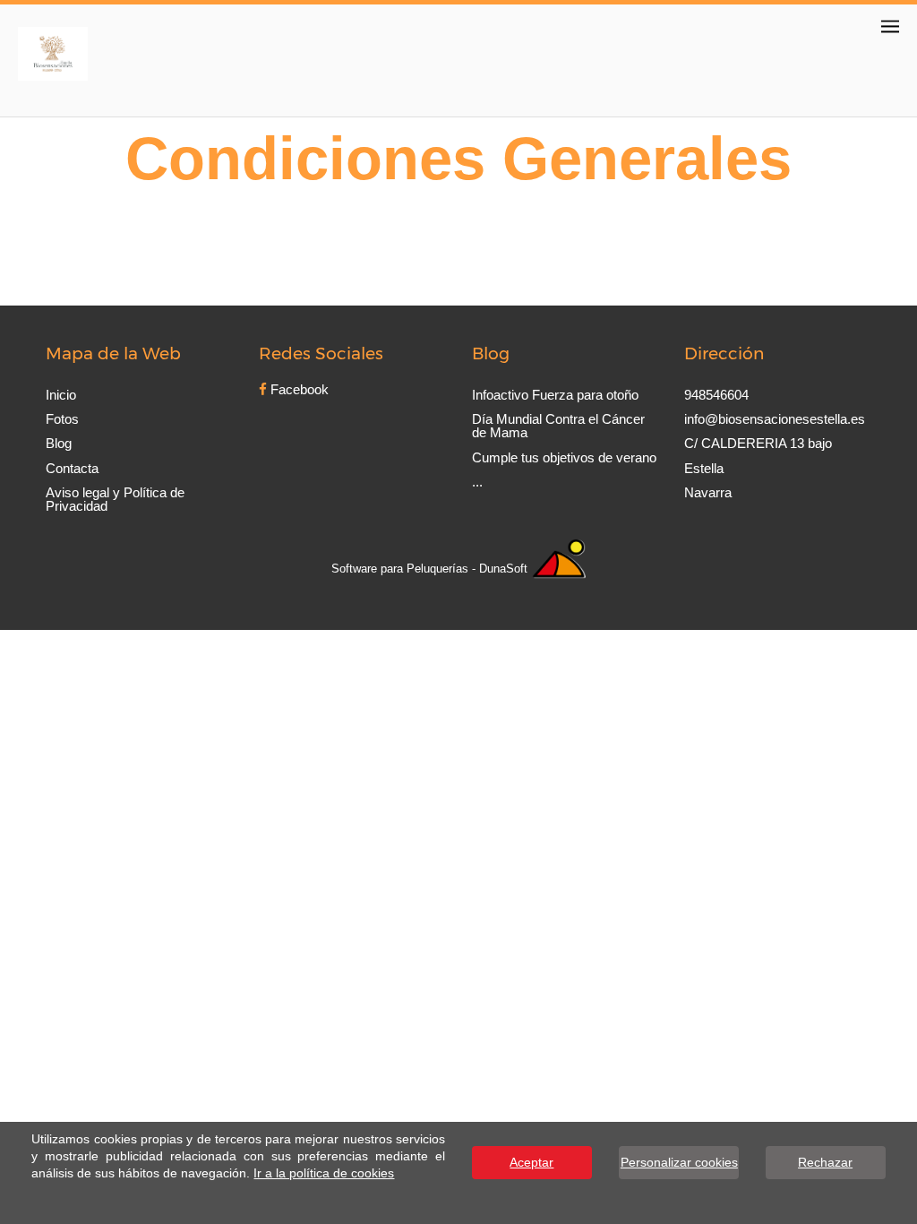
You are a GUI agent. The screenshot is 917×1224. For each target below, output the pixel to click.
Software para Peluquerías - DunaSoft (431, 568)
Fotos (62, 419)
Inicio (61, 394)
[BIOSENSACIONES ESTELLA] (52, 51)
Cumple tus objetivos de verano (564, 457)
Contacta (72, 468)
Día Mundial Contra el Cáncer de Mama (558, 425)
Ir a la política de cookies (323, 1173)
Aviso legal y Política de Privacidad (115, 499)
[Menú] (890, 26)
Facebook (298, 389)
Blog (59, 443)
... (477, 481)
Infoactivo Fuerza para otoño (555, 394)
